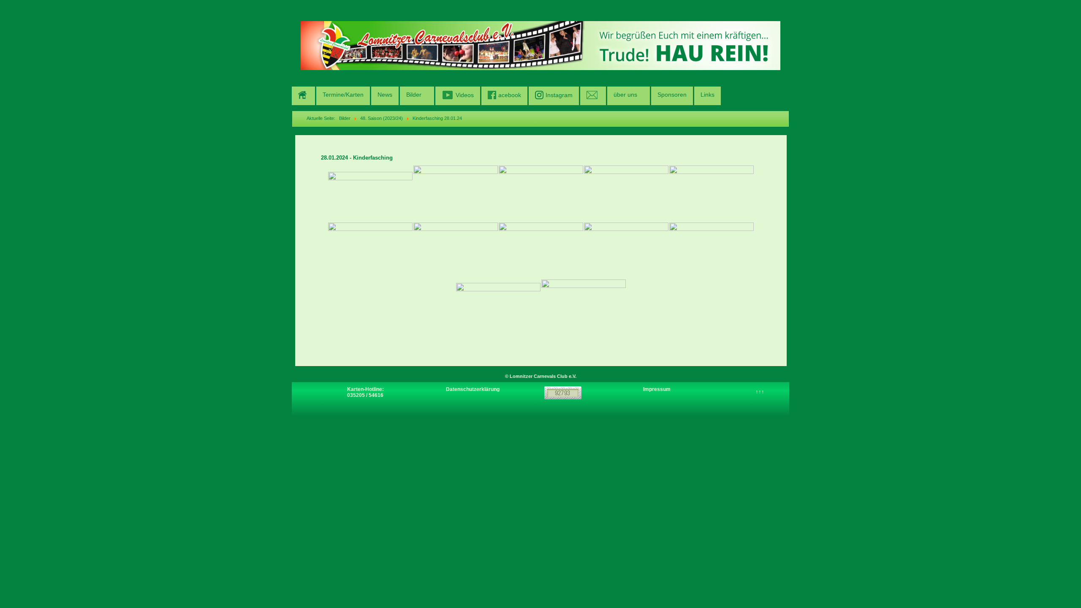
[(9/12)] (626, 251)
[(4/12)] (626, 194)
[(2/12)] (455, 194)
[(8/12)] (541, 251)
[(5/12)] (711, 194)
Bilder (413, 94)
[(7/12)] (455, 251)
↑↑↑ (759, 391)
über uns (625, 94)
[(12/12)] (583, 311)
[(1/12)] (370, 193)
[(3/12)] (541, 194)
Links (707, 94)
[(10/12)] (711, 251)
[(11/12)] (498, 311)
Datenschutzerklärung (473, 389)
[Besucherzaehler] (562, 393)
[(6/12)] (370, 251)
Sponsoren (672, 94)
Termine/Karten (343, 94)
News (385, 94)
